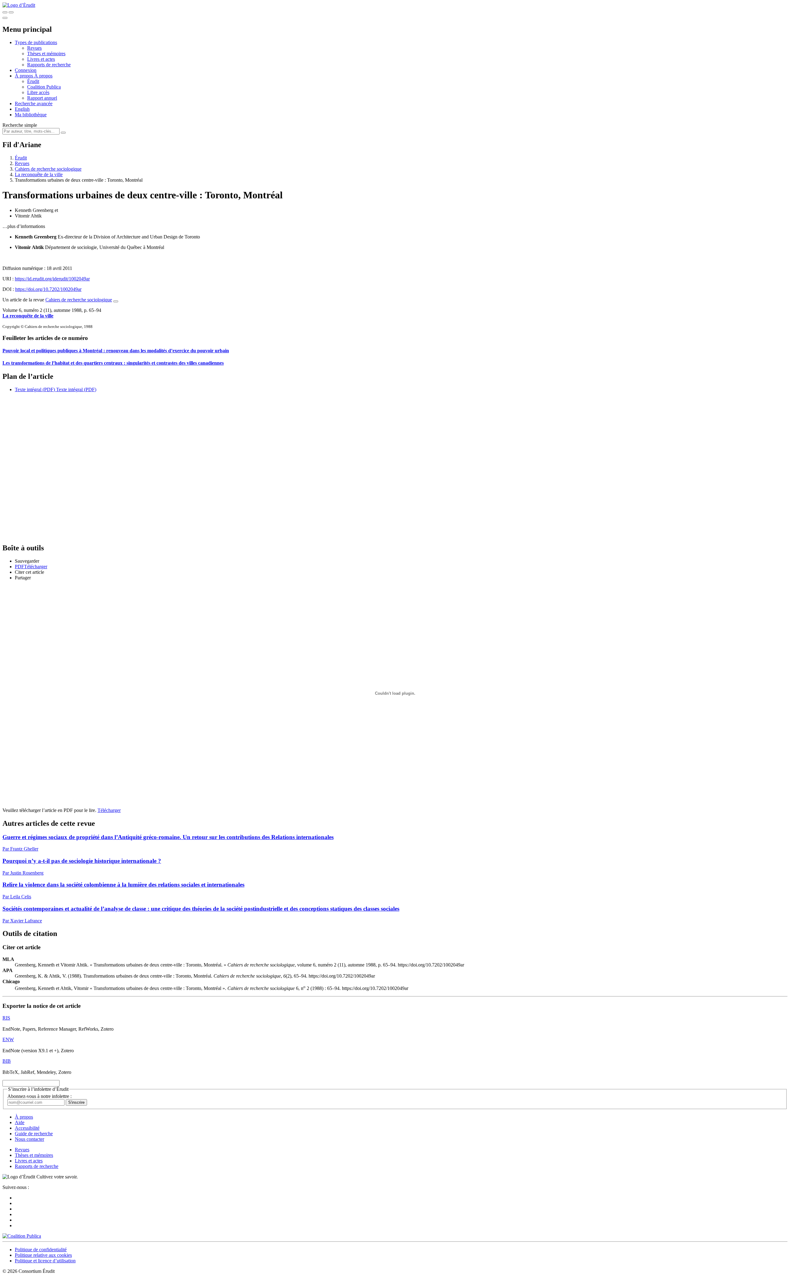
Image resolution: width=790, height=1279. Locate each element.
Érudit (33, 81)
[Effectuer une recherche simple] (4, 12)
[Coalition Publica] (21, 1236)
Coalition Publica (44, 86)
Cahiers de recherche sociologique (48, 169)
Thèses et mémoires (46, 53)
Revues (34, 48)
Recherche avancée (33, 103)
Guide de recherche (34, 1133)
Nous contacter (29, 1139)
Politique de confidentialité (41, 1249)
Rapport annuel (42, 98)
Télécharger (109, 810)
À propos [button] (24, 75)
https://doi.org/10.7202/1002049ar (48, 289)
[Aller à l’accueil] (18, 5)
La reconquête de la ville (39, 174)
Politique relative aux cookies (43, 1255)
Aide (19, 1122)
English (22, 109)
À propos (43, 75)
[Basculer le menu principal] (4, 18)
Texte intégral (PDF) (35, 389)
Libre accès (38, 92)
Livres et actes (41, 59)
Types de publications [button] (36, 42)
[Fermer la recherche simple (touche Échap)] (11, 12)
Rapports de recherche (49, 64)
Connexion (25, 70)
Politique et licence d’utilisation (45, 1260)
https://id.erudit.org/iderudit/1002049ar (52, 278)
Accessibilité (27, 1128)
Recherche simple (19, 125)
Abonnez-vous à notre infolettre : (39, 1096)
